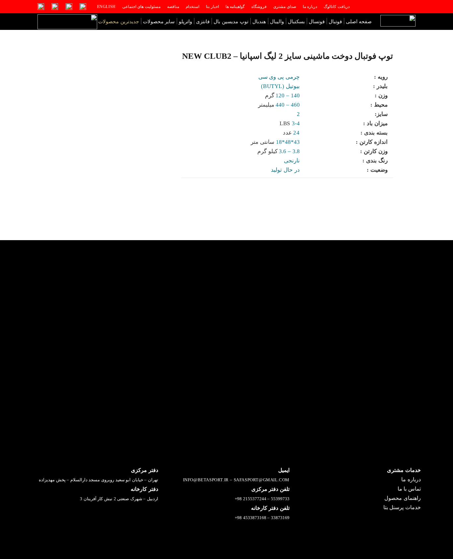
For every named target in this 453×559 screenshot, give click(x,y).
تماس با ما (409, 489)
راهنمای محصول (402, 498)
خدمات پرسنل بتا (402, 507)
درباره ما (411, 479)
